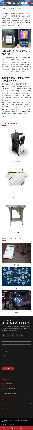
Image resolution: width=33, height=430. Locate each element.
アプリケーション (12, 8)
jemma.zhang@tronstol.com (9, 386)
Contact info (5, 379)
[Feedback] (20, 428)
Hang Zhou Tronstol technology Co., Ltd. (17, 420)
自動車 (16, 312)
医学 (20, 8)
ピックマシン (16, 162)
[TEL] (12, 428)
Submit (8, 369)
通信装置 (16, 265)
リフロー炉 (16, 197)
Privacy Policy (11, 424)
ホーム (4, 8)
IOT (16, 289)
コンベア (16, 233)
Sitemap (4, 424)
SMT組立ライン (6, 403)
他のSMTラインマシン (8, 408)
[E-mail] (4, 428)
